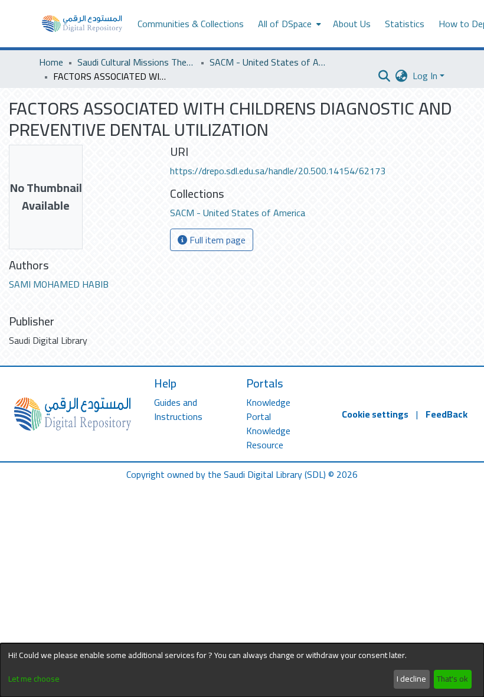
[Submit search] (384, 76)
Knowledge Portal (268, 409)
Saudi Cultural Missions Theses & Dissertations (136, 62)
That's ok (452, 678)
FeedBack (446, 414)
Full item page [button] (216, 240)
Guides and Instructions (178, 409)
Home (51, 62)
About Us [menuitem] (352, 24)
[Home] (82, 23)
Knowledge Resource (268, 438)
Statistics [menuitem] (404, 24)
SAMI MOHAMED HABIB (59, 284)
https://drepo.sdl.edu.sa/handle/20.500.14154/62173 (277, 171)
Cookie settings (375, 414)
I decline (411, 678)
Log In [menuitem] (425, 75)
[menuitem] (288, 23)
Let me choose (34, 679)
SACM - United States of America (269, 62)
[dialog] (242, 670)
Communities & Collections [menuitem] (191, 24)
